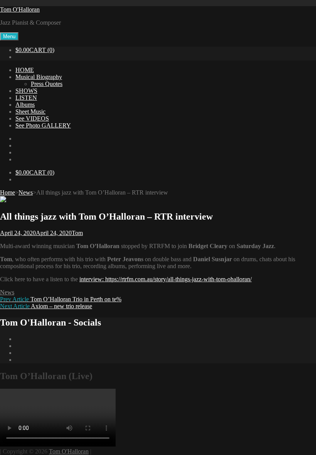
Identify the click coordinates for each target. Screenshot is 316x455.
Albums (25, 104)
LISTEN (26, 97)
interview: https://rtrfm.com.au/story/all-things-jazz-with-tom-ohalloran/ (165, 279)
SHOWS (26, 90)
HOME (24, 70)
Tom (77, 233)
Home (7, 192)
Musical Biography (38, 77)
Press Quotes (46, 84)
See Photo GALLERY (43, 125)
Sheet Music (30, 111)
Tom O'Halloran (20, 9)
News (25, 192)
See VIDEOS (32, 118)
